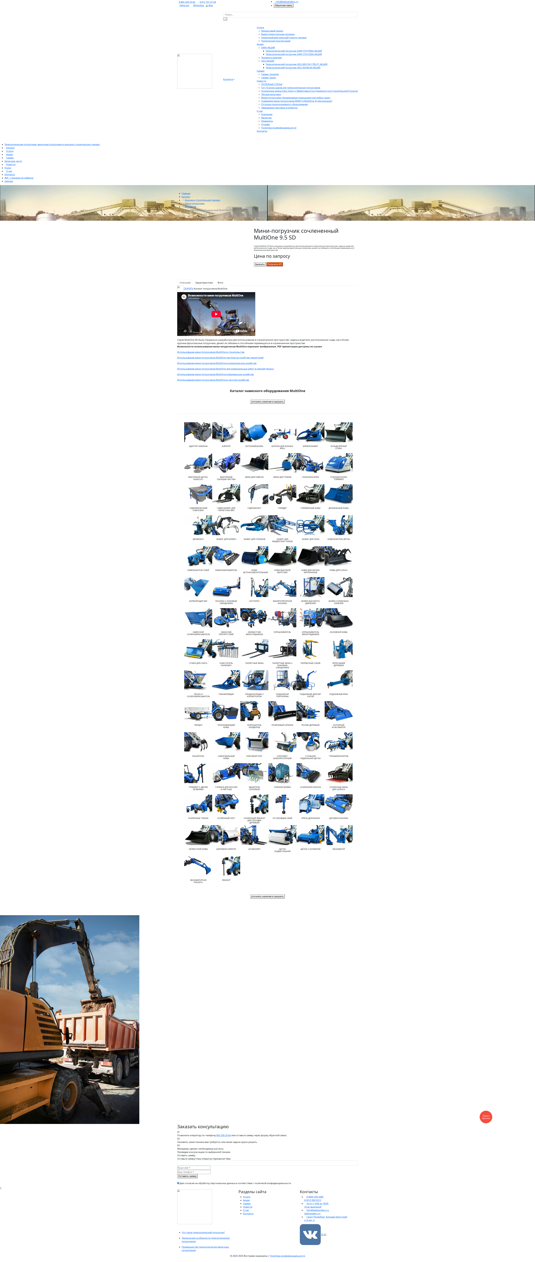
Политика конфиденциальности (278, 127)
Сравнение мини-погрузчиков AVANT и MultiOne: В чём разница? (296, 101)
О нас (260, 111)
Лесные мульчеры (271, 94)
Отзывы (265, 124)
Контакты (262, 131)
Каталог (10, 147)
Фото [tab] (220, 282)
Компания (266, 114)
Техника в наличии (271, 57)
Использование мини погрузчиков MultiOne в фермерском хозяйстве (215, 374)
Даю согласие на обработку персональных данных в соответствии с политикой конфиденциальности (235, 1183)
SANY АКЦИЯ (268, 47)
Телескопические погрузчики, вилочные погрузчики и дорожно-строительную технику (52, 144)
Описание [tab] (185, 282)
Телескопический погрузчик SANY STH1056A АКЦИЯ (294, 50)
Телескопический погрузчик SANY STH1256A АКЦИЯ (294, 54)
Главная (186, 193)
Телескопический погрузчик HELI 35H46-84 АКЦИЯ (293, 67)
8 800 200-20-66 (187, 2)
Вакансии (266, 117)
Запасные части (13, 161)
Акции (260, 44)
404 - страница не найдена (18, 177)
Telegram (184, 5)
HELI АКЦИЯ (267, 60)
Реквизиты (267, 121)
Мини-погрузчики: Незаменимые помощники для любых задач (295, 97)
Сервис (261, 71)
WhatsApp (198, 5)
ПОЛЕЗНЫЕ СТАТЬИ (271, 84)
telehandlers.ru (312, 1213)
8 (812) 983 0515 (312, 1200)
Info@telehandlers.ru (318, 1210)
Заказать (260, 264)
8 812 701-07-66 (208, 2)
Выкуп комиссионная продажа (278, 34)
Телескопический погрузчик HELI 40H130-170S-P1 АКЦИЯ (296, 64)
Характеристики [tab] (204, 282)
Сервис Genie (268, 77)
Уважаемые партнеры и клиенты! (279, 107)
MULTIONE (190, 206)
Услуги (260, 27)
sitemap (8, 181)
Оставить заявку (187, 1176)
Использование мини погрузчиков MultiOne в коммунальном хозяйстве (216, 363)
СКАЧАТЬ (188, 288)
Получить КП (275, 264)
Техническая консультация (275, 40)
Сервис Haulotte (270, 74)
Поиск (7, 167)
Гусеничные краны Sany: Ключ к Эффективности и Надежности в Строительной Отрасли (309, 91)
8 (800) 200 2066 (315, 1196)
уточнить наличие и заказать (267, 401)
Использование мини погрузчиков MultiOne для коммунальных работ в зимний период (225, 368)
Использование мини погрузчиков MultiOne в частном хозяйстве (213, 379)
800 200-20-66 (223, 1135)
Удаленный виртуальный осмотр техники (284, 37)
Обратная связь (283, 5)
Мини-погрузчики (194, 203)
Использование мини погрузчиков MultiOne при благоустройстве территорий (220, 357)
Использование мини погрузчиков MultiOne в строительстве (210, 352)
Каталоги (228, 79)
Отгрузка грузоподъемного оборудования (284, 104)
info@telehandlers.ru (286, 1)
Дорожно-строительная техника (202, 200)
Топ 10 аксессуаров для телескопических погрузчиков (290, 87)
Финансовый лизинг (272, 30)
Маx (210, 5)
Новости (261, 81)
